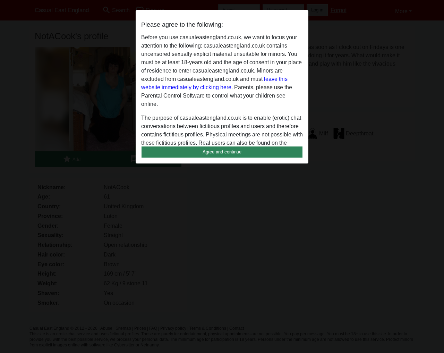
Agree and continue (222, 151)
